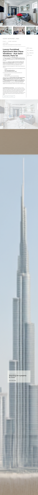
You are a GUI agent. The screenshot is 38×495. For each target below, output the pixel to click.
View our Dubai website (12, 380)
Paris (7, 1)
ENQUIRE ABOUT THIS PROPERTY (9, 96)
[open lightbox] (19, 13)
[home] (19, 1)
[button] (31, 1)
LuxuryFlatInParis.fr (8, 94)
